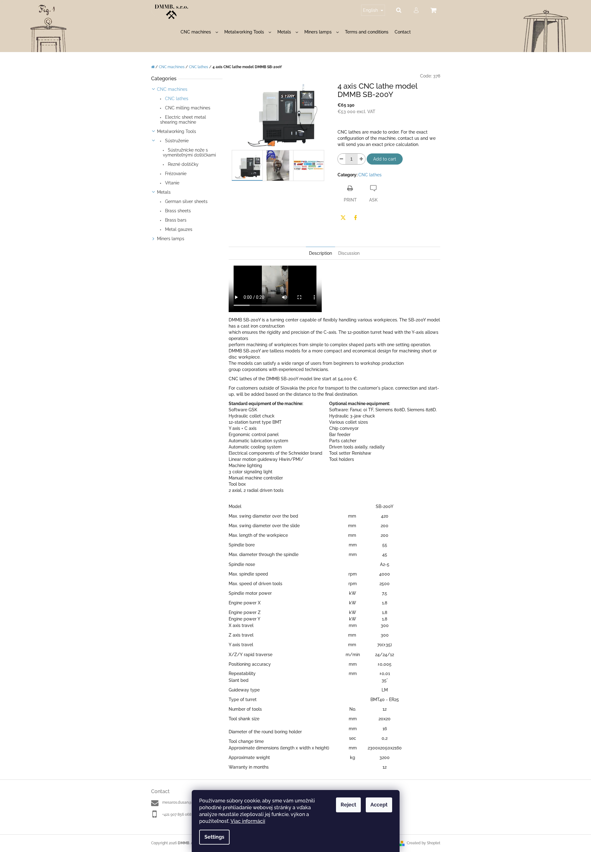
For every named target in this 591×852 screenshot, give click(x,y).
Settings (214, 837)
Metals (164, 192)
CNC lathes (176, 98)
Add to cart (384, 159)
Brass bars (175, 220)
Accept (378, 805)
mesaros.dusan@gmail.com (186, 802)
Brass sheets (177, 210)
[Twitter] (343, 217)
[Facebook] (355, 217)
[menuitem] (199, 32)
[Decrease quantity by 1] (341, 159)
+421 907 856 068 (176, 814)
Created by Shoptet (423, 843)
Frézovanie (175, 173)
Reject (348, 805)
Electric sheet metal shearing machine (183, 120)
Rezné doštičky (183, 164)
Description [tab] (320, 253)
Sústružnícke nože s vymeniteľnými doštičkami (189, 152)
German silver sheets (186, 201)
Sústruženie (176, 140)
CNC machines (172, 89)
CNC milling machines (187, 107)
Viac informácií (248, 821)
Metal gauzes (178, 229)
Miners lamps (170, 238)
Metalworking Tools (176, 131)
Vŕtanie (171, 182)
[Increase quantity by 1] (361, 159)
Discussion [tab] (349, 253)
